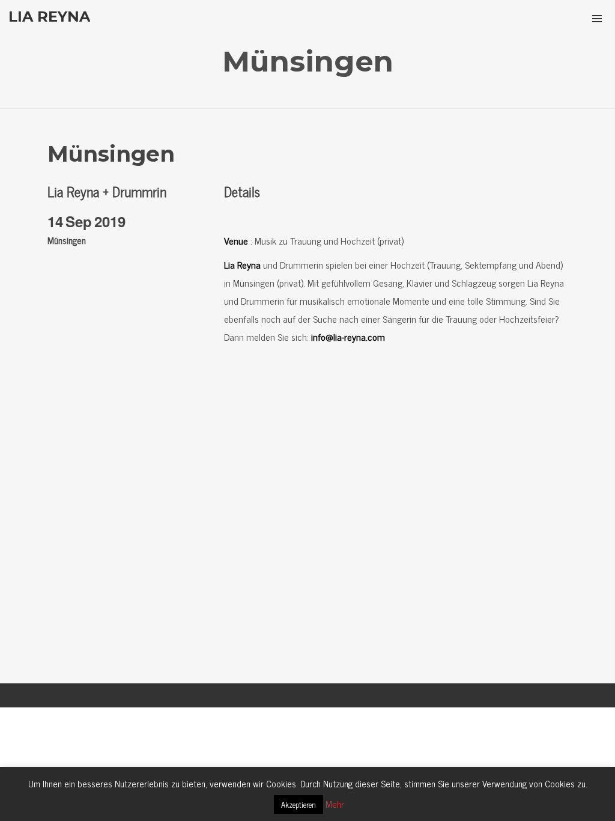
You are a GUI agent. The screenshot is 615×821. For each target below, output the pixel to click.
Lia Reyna (242, 264)
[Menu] (597, 18)
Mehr (335, 803)
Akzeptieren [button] (298, 804)
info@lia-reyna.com (348, 336)
